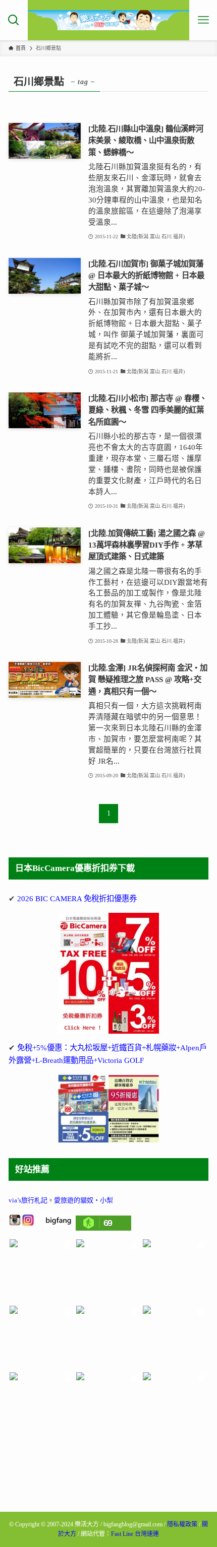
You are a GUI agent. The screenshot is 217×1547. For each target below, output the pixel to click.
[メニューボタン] (203, 20)
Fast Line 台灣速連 (135, 1533)
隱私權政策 (182, 1524)
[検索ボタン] (14, 20)
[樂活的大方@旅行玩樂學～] (109, 20)
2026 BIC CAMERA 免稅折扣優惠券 (77, 898)
